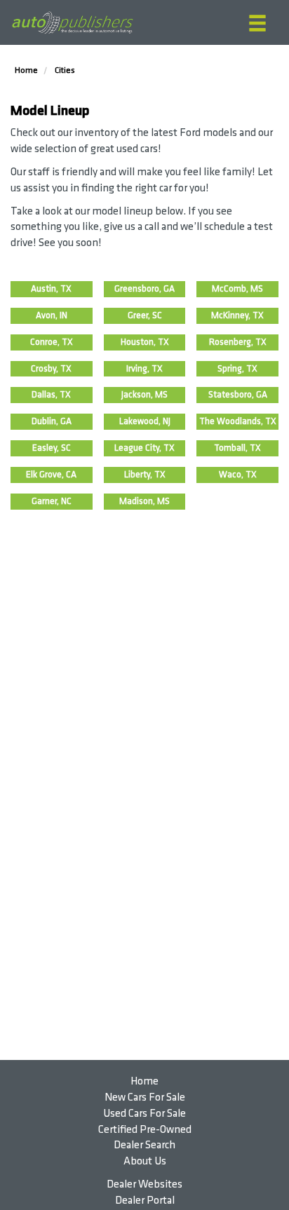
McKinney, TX (237, 315)
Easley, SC (51, 448)
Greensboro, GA (144, 288)
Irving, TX (144, 368)
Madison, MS (144, 501)
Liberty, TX (145, 474)
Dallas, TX (51, 394)
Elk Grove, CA (51, 474)
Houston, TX (145, 342)
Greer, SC (145, 315)
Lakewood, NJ (144, 421)
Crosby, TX (51, 368)
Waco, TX (238, 474)
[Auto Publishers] (72, 23)
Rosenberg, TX (238, 342)
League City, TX (144, 448)
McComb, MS (237, 288)
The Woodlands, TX (237, 421)
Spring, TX (237, 368)
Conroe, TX (51, 342)
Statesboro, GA (237, 394)
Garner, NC (52, 501)
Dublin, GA (52, 421)
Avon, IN (51, 315)
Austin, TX (51, 288)
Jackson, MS (144, 394)
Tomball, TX (237, 448)
